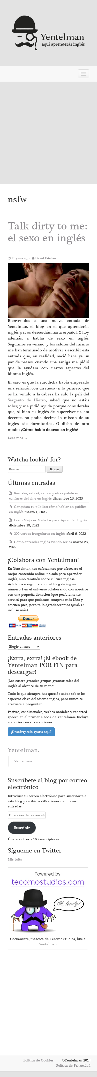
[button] (48, 290)
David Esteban (45, 258)
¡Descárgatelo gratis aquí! (31, 731)
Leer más (18, 438)
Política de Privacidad (73, 1065)
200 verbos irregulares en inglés (39, 533)
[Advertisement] (48, 133)
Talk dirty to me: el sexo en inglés (47, 232)
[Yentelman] (48, 32)
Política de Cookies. (38, 1060)
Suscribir (22, 827)
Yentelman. (23, 750)
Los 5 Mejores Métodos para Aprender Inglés (50, 520)
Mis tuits (15, 859)
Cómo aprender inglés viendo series (43, 542)
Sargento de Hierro (27, 400)
